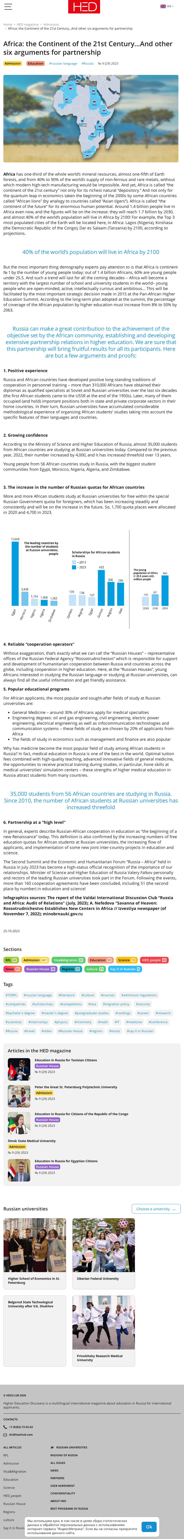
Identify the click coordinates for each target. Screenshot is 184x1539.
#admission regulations (139, 995)
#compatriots (16, 1004)
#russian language (63, 63)
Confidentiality (62, 1493)
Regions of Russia (64, 1455)
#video (47, 1031)
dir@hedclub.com (21, 1435)
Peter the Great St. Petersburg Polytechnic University (76, 1087)
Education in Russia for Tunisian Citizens (66, 1060)
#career (143, 1013)
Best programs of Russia (69, 1509)
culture (95, 969)
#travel (29, 1031)
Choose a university (153, 1208)
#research (163, 1013)
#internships (38, 1022)
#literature (67, 995)
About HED (58, 1501)
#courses (108, 995)
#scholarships (42, 1004)
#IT (117, 1022)
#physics (61, 1022)
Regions (70, 969)
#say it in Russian (140, 1031)
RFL (11, 960)
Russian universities (71, 1447)
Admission (51, 24)
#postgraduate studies (92, 1013)
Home (7, 24)
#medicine (134, 1022)
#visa (92, 1004)
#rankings (123, 1013)
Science (126, 960)
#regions (96, 1031)
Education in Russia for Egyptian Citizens (66, 1161)
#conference (158, 1022)
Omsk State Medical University (32, 1141)
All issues (57, 1463)
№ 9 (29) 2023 (108, 63)
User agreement (62, 1486)
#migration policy (116, 1004)
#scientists (14, 1022)
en (169, 6)
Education (35, 63)
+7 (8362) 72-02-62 (21, 1427)
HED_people (154, 960)
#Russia (88, 63)
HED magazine (28, 24)
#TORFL (11, 995)
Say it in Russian (124, 969)
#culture (87, 995)
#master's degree (55, 1013)
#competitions (71, 1004)
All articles (12, 1447)
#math (103, 1022)
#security (143, 1004)
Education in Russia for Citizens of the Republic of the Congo (81, 1114)
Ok (149, 1527)
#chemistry (82, 1022)
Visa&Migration (68, 960)
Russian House (40, 969)
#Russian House (70, 1031)
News (12, 969)
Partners (57, 1478)
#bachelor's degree (20, 1013)
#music (114, 1031)
